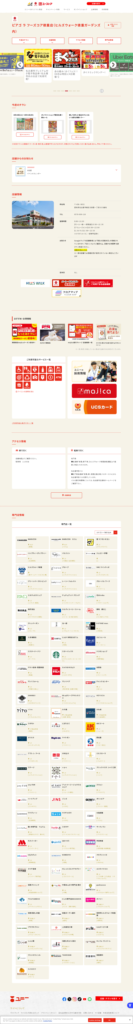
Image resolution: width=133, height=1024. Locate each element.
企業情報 (94, 9)
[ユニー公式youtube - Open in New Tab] (85, 998)
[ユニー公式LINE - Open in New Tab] (90, 998)
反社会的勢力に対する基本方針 (70, 1011)
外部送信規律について (111, 1011)
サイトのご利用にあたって (30, 1011)
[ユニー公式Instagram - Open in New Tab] (74, 998)
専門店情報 (109, 40)
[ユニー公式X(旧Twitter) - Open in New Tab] (69, 998)
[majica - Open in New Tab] (94, 389)
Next (113, 64)
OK (109, 1020)
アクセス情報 (80, 40)
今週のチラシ (24, 40)
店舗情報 (52, 40)
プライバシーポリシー (49, 1011)
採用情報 (105, 9)
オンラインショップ (80, 9)
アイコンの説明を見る (26, 390)
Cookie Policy (47, 1021)
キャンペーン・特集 (53, 9)
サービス (67, 9)
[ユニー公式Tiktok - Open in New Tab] (79, 998)
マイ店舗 (98, 1011)
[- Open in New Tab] (24, 127)
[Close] (130, 1020)
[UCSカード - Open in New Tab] (94, 405)
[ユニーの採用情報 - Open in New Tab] (94, 369)
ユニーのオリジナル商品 (33, 9)
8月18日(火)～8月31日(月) (24, 113)
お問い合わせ (88, 1011)
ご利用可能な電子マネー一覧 (22, 421)
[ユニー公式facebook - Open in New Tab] (64, 998)
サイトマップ (14, 1011)
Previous (20, 64)
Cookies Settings (95, 1020)
